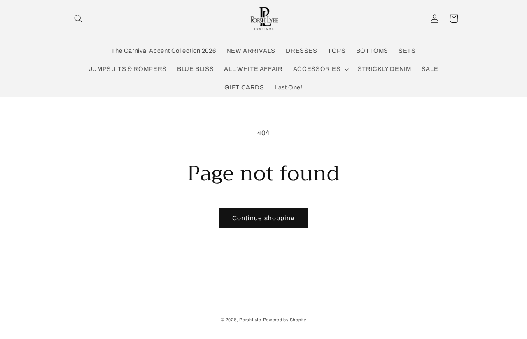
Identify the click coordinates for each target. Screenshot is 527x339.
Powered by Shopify (284, 320)
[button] (78, 18)
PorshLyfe (250, 320)
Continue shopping (263, 217)
